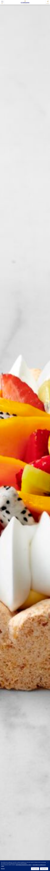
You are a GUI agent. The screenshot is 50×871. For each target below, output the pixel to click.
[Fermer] (47, 862)
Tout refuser (44, 868)
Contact (47, 3)
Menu (2, 3)
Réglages (3, 868)
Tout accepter (35, 868)
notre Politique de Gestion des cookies (23, 864)
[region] (25, 865)
